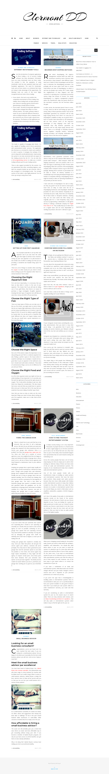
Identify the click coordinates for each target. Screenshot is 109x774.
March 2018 (79, 377)
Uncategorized (80, 445)
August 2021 (79, 248)
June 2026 (79, 107)
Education (73, 43)
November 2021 (80, 240)
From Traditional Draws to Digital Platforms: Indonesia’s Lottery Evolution (85, 82)
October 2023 (80, 159)
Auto (53, 435)
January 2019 (79, 351)
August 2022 (79, 210)
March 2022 (79, 225)
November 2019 (80, 314)
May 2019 (79, 337)
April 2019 (79, 340)
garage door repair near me (33, 452)
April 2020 (79, 296)
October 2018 (80, 363)
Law (64, 38)
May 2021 (79, 259)
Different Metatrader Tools (26, 70)
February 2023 (80, 188)
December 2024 (80, 121)
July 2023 (78, 170)
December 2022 (80, 196)
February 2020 (80, 303)
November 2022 (80, 199)
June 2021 (79, 255)
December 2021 (80, 236)
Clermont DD (54, 17)
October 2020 (80, 274)
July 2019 (78, 329)
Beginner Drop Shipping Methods (58, 70)
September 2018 (80, 366)
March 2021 (79, 262)
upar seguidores (59, 286)
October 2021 (80, 244)
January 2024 (79, 151)
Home (21, 38)
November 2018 (80, 359)
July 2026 (78, 103)
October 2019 (80, 318)
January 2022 (79, 233)
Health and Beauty (75, 38)
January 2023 (79, 192)
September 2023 (80, 162)
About (28, 38)
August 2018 (79, 370)
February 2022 (80, 229)
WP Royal (58, 763)
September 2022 (80, 207)
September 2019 (80, 322)
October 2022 (80, 203)
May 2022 (79, 222)
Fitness (78, 408)
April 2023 (79, 181)
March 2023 (79, 185)
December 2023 (80, 155)
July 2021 (78, 251)
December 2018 (80, 355)
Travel (53, 43)
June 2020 (79, 288)
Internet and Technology (51, 38)
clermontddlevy (16, 179)
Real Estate (62, 43)
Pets (77, 430)
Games (78, 411)
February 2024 (80, 147)
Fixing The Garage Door (26, 438)
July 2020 (78, 285)
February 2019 (80, 348)
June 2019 (79, 333)
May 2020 (79, 292)
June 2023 (79, 173)
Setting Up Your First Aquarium (26, 248)
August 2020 (79, 281)
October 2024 (80, 125)
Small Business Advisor (26, 638)
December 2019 (80, 311)
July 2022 (78, 214)
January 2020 (79, 307)
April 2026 (79, 110)
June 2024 (79, 140)
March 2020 (79, 300)
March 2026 (79, 114)
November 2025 (80, 118)
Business (36, 38)
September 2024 (80, 129)
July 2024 (78, 136)
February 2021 (80, 266)
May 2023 (79, 177)
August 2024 (79, 133)
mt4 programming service (20, 160)
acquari (16, 270)
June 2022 (79, 218)
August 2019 (79, 326)
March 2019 (79, 344)
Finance (36, 43)
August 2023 (79, 166)
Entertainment (60, 435)
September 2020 (80, 277)
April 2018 (79, 374)
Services (45, 43)
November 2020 (80, 270)
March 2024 (79, 144)
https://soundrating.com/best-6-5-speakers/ (57, 599)
